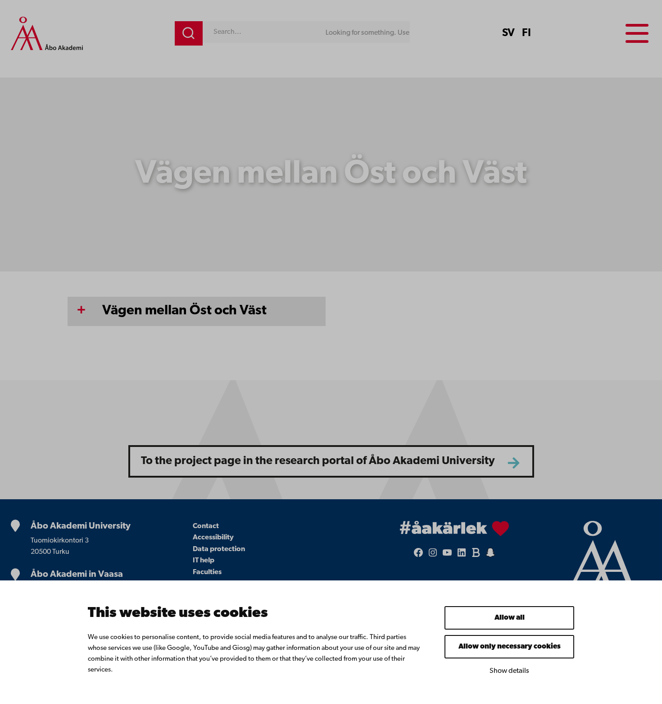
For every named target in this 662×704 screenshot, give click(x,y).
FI (526, 33)
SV (508, 33)
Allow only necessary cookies (509, 646)
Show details (509, 671)
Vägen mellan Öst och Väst (184, 311)
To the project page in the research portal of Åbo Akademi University (318, 461)
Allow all (509, 617)
